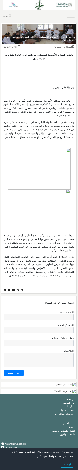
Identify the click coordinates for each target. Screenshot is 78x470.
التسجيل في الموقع (65, 413)
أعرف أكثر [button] (42, 456)
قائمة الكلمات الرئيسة (63, 430)
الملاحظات (68, 351)
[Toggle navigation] (71, 15)
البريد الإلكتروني (65, 324)
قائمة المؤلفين (67, 434)
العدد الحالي (69, 423)
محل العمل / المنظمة (63, 338)
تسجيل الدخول (67, 410)
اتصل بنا (71, 406)
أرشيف (71, 426)
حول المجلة (69, 402)
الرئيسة (71, 399)
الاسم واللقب (67, 311)
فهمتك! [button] (67, 464)
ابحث (6, 15)
